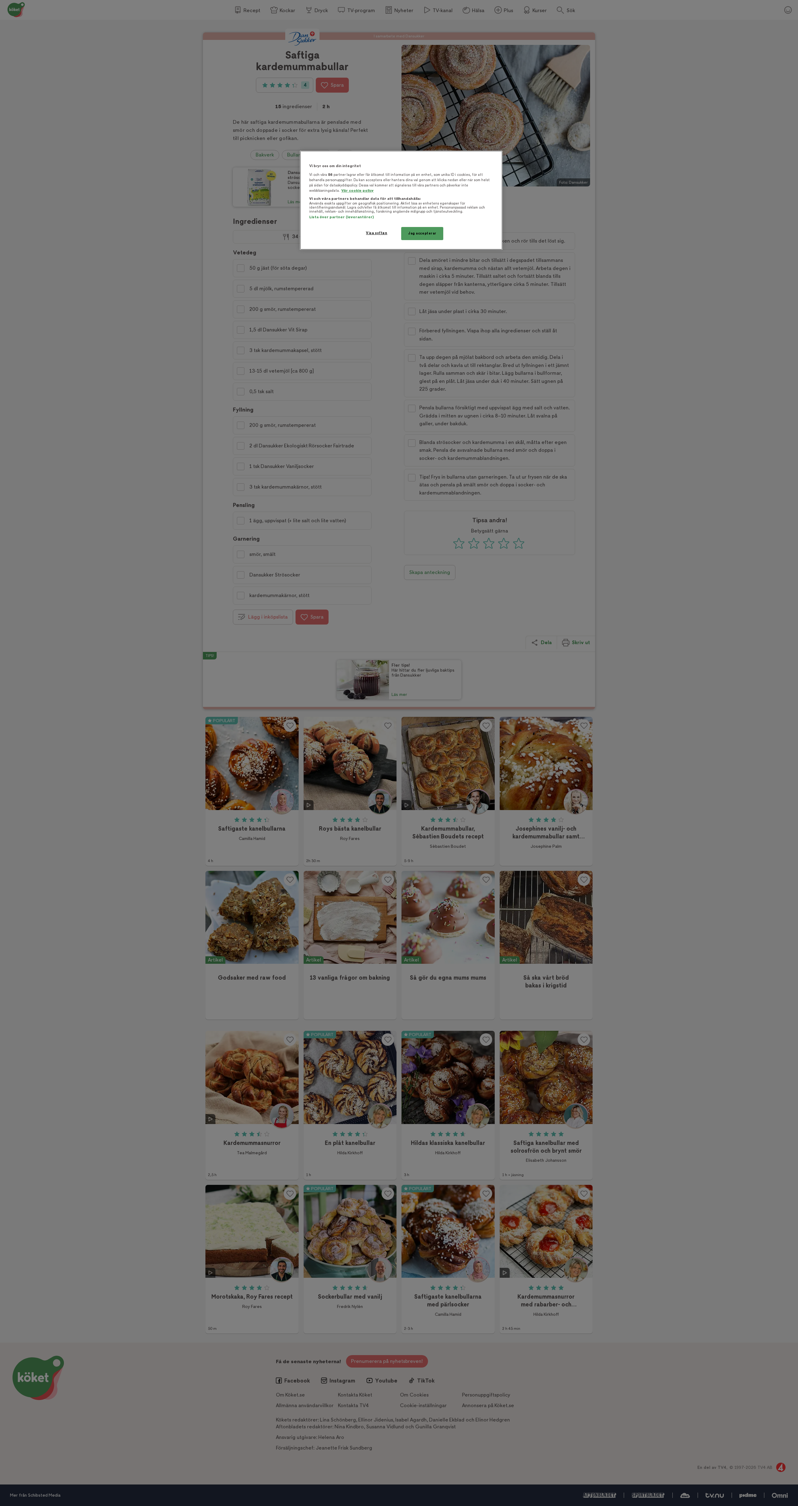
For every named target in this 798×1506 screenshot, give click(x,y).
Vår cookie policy (357, 191)
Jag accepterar (422, 233)
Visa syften (376, 233)
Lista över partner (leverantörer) (341, 217)
